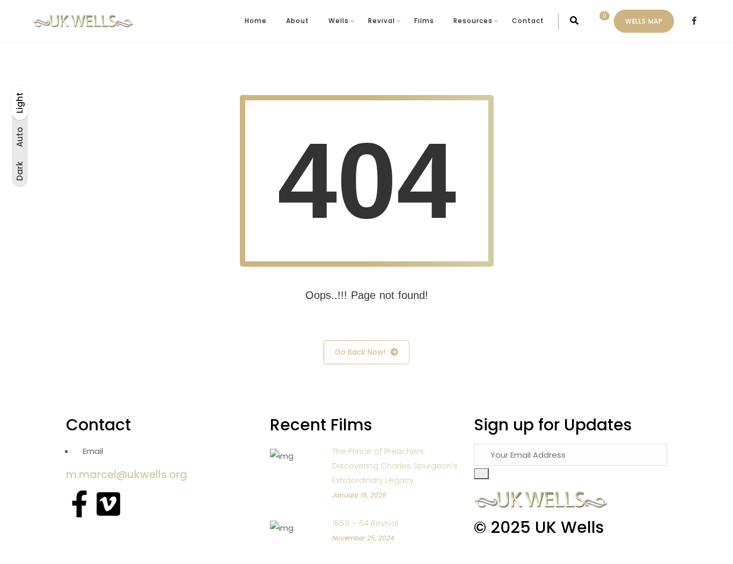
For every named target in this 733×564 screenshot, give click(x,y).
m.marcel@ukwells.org (126, 474)
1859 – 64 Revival (365, 523)
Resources (473, 20)
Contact (528, 20)
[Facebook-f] (79, 503)
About (297, 20)
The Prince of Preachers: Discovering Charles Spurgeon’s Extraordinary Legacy (395, 465)
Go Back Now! (360, 352)
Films (424, 20)
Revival (381, 20)
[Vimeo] (108, 503)
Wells (338, 20)
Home (256, 20)
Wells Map (644, 21)
